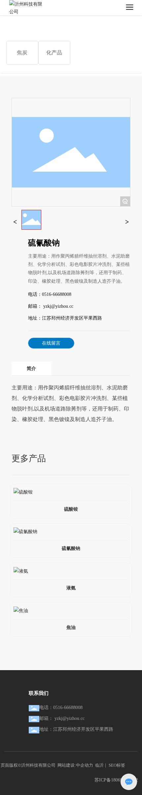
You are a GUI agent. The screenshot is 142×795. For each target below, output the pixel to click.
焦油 (71, 627)
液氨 (71, 587)
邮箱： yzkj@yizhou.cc (62, 718)
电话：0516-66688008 (61, 707)
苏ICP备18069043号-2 (116, 780)
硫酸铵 (71, 509)
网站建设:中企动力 (75, 765)
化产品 (54, 52)
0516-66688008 (56, 294)
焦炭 (22, 52)
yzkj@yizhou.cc (57, 306)
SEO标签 (117, 765)
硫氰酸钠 (71, 548)
